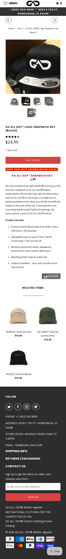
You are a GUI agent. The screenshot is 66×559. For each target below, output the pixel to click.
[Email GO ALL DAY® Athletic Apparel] (36, 406)
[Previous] (9, 20)
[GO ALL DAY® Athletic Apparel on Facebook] (18, 406)
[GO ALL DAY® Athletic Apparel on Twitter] (10, 406)
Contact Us (16, 466)
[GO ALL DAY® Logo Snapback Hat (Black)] (33, 66)
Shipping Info (16, 451)
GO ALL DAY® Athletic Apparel (33, 532)
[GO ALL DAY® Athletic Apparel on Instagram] (27, 406)
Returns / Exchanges (23, 459)
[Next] (55, 20)
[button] (13, 136)
